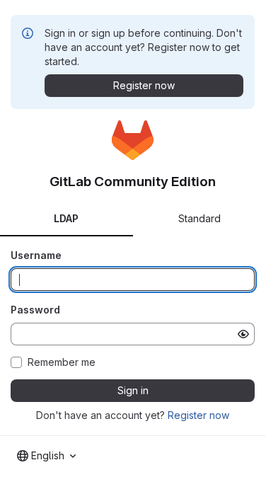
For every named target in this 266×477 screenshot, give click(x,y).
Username (36, 255)
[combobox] (46, 455)
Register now (198, 415)
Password (35, 310)
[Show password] (243, 334)
